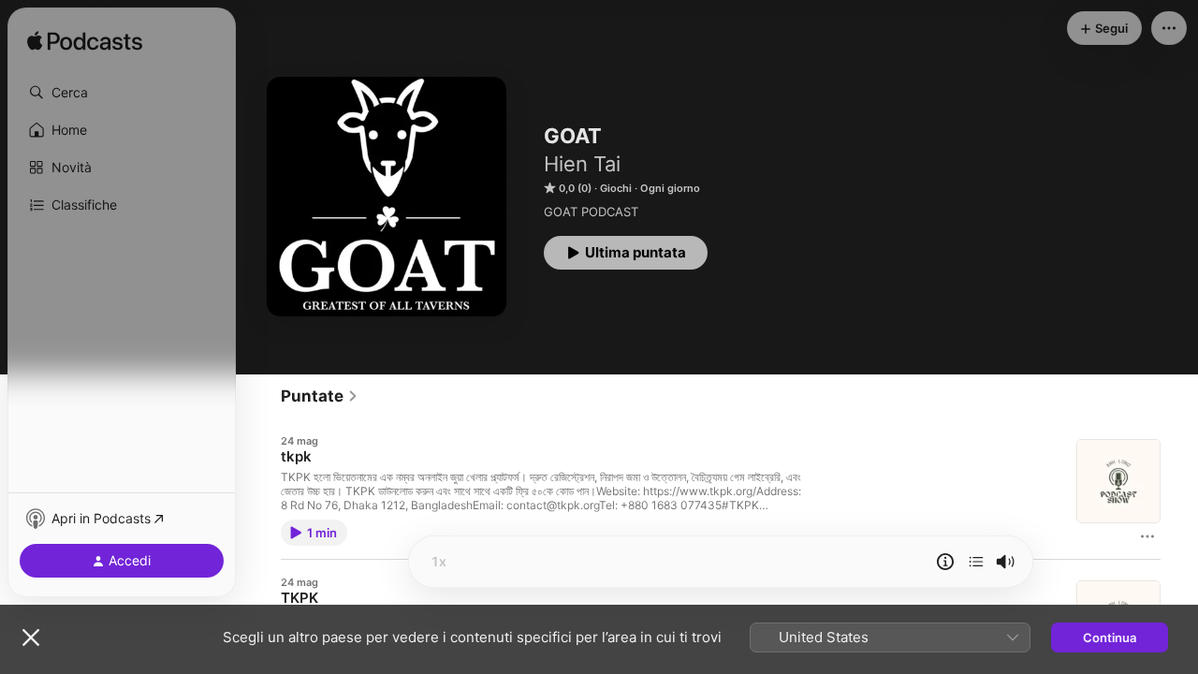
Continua (1109, 637)
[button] (122, 93)
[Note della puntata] (945, 562)
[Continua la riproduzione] (976, 562)
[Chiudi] (30, 637)
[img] (84, 42)
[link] (319, 396)
